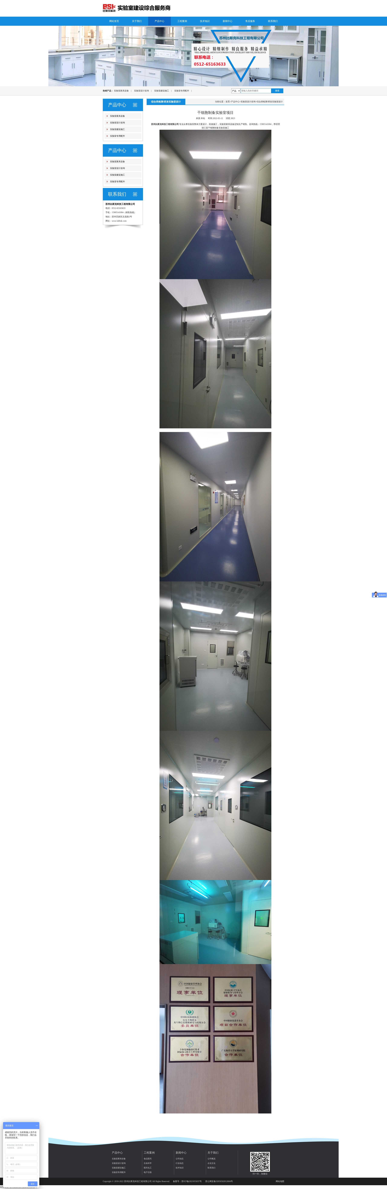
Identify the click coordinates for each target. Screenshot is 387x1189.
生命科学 (148, 1163)
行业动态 (180, 1163)
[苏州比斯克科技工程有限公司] (137, 8)
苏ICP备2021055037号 (191, 1181)
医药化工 (148, 1168)
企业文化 (211, 1163)
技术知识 (205, 21)
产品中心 (159, 21)
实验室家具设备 (121, 91)
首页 (228, 102)
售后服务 (250, 21)
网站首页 (114, 21)
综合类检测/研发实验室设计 (270, 102)
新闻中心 (227, 21)
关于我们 (137, 21)
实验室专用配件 (181, 91)
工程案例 (182, 21)
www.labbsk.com (119, 221)
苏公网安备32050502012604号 (219, 1181)
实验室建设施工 (161, 91)
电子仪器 (148, 1172)
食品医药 (148, 1159)
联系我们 (273, 21)
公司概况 (211, 1159)
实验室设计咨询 (141, 91)
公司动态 (180, 1159)
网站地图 (280, 1181)
